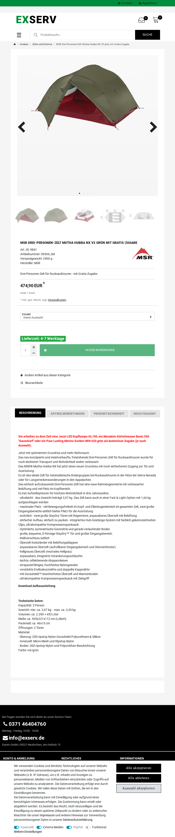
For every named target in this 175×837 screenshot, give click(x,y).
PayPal (78, 827)
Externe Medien (53, 827)
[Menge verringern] (33, 353)
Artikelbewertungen (68, 413)
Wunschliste (34, 383)
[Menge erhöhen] (33, 347)
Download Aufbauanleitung (36, 586)
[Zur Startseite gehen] (15, 44)
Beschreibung (30, 412)
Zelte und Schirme (42, 44)
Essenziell (27, 827)
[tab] (30, 413)
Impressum (47, 815)
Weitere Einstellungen (28, 831)
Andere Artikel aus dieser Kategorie (47, 375)
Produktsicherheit (109, 413)
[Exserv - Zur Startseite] (37, 19)
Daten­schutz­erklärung (77, 819)
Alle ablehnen (138, 778)
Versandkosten (57, 299)
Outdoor (24, 44)
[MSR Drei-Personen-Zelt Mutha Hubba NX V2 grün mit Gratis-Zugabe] (87, 125)
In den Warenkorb (99, 350)
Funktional (99, 827)
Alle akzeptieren (138, 768)
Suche (148, 34)
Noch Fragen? (145, 413)
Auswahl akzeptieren (138, 788)
